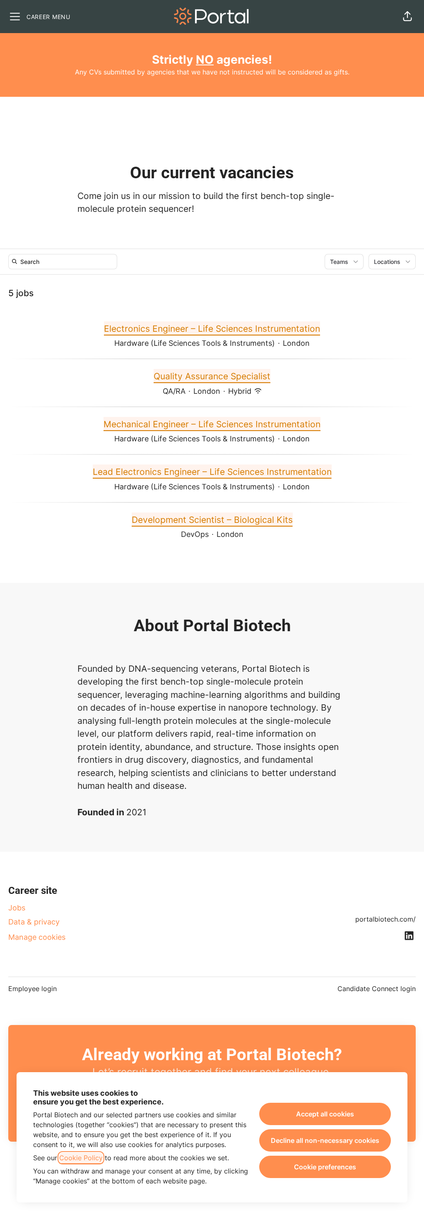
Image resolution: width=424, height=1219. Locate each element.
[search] (64, 261)
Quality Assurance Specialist (212, 376)
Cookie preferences (325, 1167)
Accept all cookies (325, 1114)
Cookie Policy (81, 1158)
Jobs (16, 907)
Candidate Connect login (376, 988)
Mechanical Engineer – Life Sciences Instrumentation (212, 424)
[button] (407, 16)
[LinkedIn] (409, 936)
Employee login (32, 988)
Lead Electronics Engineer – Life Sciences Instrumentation (212, 472)
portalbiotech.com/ (385, 919)
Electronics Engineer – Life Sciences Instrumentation (212, 328)
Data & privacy (34, 921)
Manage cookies (36, 937)
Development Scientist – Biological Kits (212, 520)
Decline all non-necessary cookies (325, 1140)
